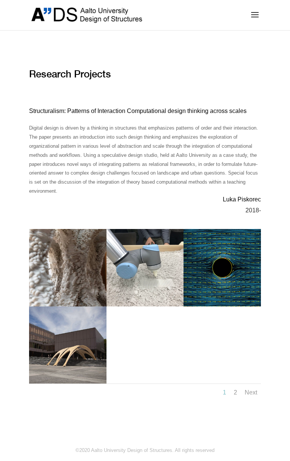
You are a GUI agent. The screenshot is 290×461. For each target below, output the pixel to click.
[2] (67, 382)
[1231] (222, 305)
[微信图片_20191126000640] (145, 305)
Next (251, 392)
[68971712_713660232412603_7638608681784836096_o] (67, 305)
